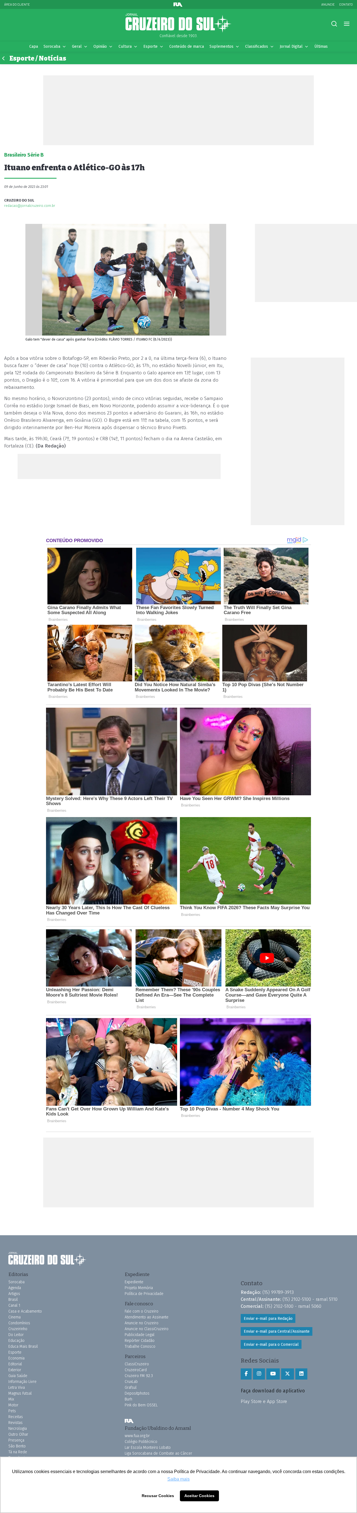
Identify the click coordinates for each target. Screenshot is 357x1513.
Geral (77, 46)
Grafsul (131, 1387)
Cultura (125, 46)
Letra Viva (16, 1387)
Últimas (321, 46)
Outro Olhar (18, 1434)
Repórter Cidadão (140, 1340)
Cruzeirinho (17, 1329)
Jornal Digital (291, 46)
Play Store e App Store (264, 1401)
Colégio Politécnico (141, 1441)
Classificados (256, 46)
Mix (11, 1399)
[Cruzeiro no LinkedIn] (301, 1374)
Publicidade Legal (140, 1334)
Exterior (14, 1370)
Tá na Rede (17, 1452)
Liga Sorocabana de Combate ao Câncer (158, 1453)
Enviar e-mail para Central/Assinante (277, 1331)
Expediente (134, 1282)
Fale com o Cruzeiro (141, 1311)
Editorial (15, 1364)
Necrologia (17, 1428)
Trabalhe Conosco (140, 1346)
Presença (16, 1440)
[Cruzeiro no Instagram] (259, 1374)
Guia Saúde (17, 1375)
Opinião (100, 46)
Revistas (15, 1422)
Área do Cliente (17, 4)
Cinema (14, 1317)
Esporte (150, 46)
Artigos (14, 1293)
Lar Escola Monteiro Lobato (148, 1447)
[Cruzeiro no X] (287, 1374)
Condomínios (19, 1323)
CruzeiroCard (136, 1370)
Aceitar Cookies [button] (199, 1495)
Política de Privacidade (144, 1293)
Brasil (13, 1299)
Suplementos (221, 46)
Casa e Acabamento (25, 1311)
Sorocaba (52, 46)
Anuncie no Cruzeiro (141, 1323)
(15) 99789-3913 (278, 1292)
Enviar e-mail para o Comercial (271, 1344)
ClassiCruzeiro (137, 1364)
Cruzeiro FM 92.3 (139, 1375)
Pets (12, 1411)
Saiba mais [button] (178, 1479)
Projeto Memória (139, 1287)
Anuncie (328, 4)
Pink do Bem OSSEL (141, 1405)
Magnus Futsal (20, 1393)
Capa (33, 46)
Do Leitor (16, 1334)
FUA (129, 1420)
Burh (128, 1399)
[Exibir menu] (346, 24)
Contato (346, 4)
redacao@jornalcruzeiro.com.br (29, 206)
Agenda (14, 1287)
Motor (13, 1405)
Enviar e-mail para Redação (268, 1318)
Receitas (15, 1416)
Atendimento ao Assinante (146, 1317)
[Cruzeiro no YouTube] (273, 1374)
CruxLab (131, 1381)
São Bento (17, 1446)
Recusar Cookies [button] (158, 1495)
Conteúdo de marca (186, 46)
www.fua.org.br (137, 1435)
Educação (16, 1340)
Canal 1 (14, 1305)
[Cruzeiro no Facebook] (246, 1374)
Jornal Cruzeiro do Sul (178, 23)
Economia (16, 1358)
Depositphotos (137, 1393)
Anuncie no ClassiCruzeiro (146, 1329)
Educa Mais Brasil (23, 1346)
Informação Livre (22, 1381)
